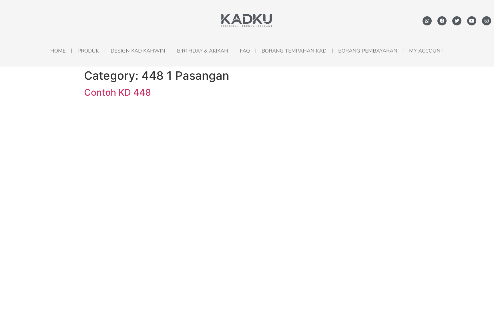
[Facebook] (442, 20)
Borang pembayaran (367, 50)
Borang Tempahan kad (294, 50)
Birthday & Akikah (202, 50)
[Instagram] (486, 20)
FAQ (245, 50)
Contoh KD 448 (117, 92)
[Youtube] (471, 20)
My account (426, 50)
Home (58, 50)
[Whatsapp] (427, 20)
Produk (88, 50)
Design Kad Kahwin (138, 50)
